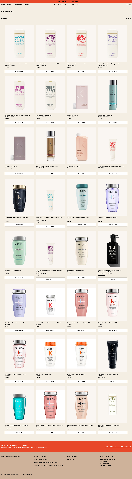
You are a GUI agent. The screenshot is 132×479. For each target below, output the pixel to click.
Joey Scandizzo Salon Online (19, 474)
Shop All (70, 459)
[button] (127, 4)
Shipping (103, 461)
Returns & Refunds (107, 459)
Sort (128, 18)
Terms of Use (105, 465)
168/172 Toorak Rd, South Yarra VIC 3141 (48, 465)
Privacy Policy (105, 463)
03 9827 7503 (43, 459)
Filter (3, 18)
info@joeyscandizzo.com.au (49, 462)
